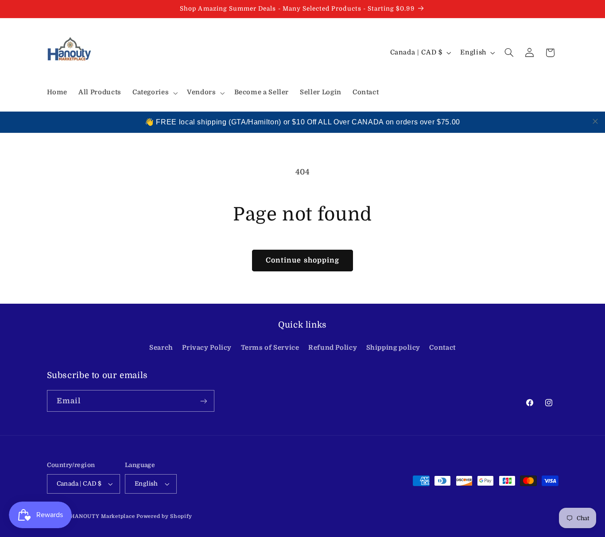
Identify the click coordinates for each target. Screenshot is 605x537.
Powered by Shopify (164, 516)
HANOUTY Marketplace (102, 516)
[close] (595, 121)
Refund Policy (332, 348)
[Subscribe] (203, 401)
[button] (154, 93)
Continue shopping (302, 260)
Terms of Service (270, 348)
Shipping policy (393, 348)
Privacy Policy (207, 348)
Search (161, 348)
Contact (442, 348)
